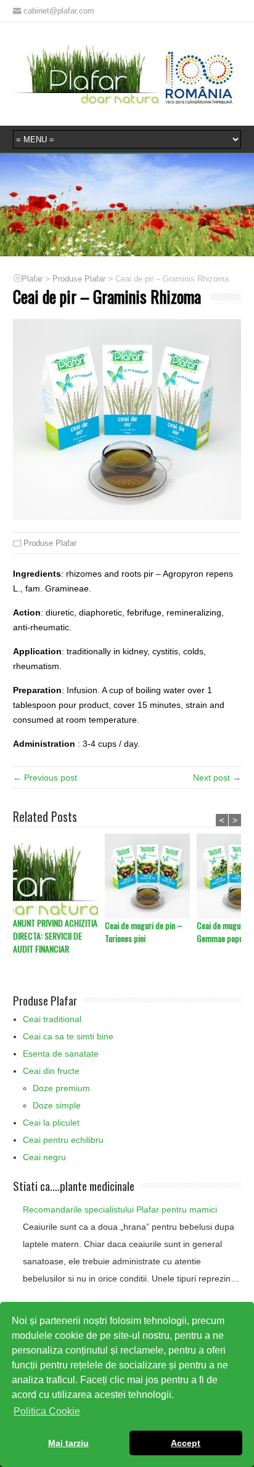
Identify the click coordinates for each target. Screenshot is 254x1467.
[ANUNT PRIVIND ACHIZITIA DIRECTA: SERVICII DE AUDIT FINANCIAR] (59, 875)
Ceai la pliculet (51, 1123)
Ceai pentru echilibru (63, 1140)
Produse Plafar (49, 543)
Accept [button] (185, 1443)
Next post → (217, 777)
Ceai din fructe (51, 1071)
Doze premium (61, 1088)
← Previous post (45, 777)
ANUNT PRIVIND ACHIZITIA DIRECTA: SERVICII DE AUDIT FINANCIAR (55, 935)
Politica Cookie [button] (47, 1411)
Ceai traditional (52, 1019)
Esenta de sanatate (61, 1054)
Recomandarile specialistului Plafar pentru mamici (120, 1209)
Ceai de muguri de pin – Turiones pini (143, 932)
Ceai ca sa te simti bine (68, 1036)
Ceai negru (44, 1157)
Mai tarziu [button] (68, 1443)
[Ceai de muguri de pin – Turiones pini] (151, 876)
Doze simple (57, 1105)
